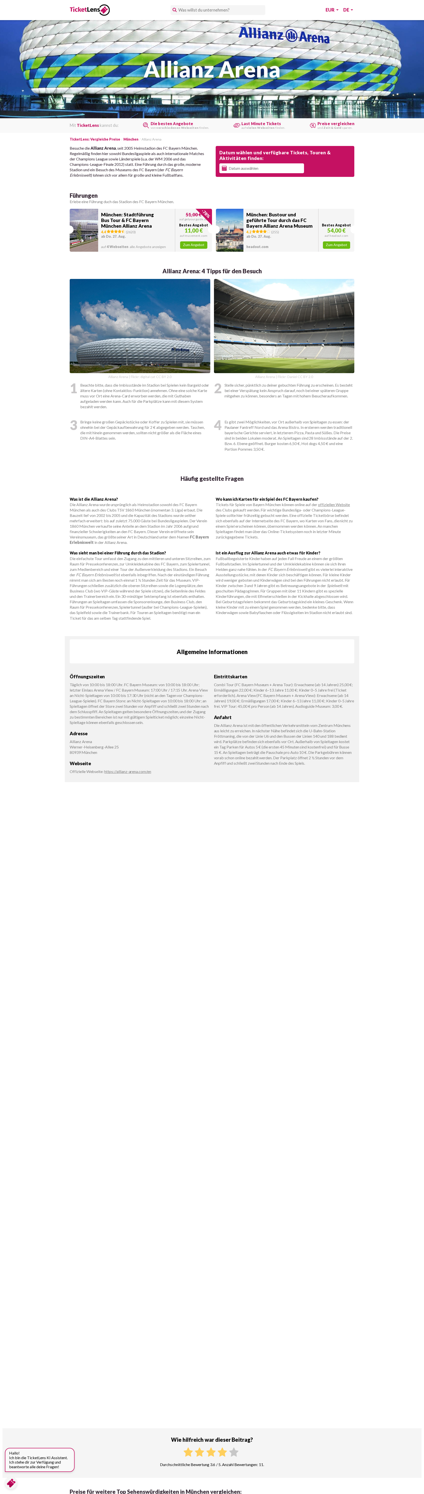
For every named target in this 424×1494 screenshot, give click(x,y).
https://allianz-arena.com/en (127, 771)
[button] (141, 230)
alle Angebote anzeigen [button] (133, 247)
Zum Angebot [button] (193, 245)
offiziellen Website (334, 504)
